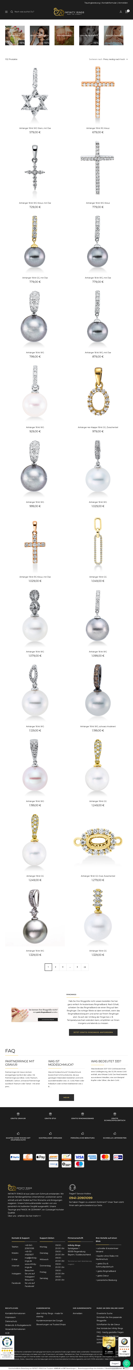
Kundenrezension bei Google (49, 1320)
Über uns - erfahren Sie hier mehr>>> (24, 1216)
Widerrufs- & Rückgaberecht (18, 1325)
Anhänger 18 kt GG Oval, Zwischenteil (98, 876)
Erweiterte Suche (104, 1313)
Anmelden (123, 3)
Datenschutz (11, 1321)
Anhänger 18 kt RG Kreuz (97, 128)
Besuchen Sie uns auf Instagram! (30, 1273)
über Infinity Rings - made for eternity (49, 1315)
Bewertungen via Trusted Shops (51, 1324)
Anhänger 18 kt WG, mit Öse (98, 278)
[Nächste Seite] (84, 967)
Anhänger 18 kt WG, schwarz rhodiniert (98, 726)
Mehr (66, 1097)
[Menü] (128, 1338)
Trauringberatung (92, 3)
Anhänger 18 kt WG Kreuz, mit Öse (35, 203)
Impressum (10, 1317)
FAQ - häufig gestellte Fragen (110, 1332)
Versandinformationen (15, 1329)
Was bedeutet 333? (106, 1061)
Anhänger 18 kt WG (35, 352)
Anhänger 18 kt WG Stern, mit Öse (35, 128)
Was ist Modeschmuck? (61, 1063)
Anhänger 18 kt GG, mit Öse (35, 278)
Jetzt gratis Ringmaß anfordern (93, 1032)
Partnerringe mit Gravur (19, 1063)
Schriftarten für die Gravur (108, 1324)
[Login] (121, 12)
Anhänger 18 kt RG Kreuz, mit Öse (35, 577)
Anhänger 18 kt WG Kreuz (98, 203)
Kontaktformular (109, 3)
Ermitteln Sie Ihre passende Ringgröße (109, 1319)
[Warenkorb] (126, 12)
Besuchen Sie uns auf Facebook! (30, 1283)
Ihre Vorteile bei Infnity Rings (110, 1328)
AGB (7, 1333)
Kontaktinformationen (15, 1313)
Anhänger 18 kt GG (98, 577)
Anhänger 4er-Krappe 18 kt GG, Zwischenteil (98, 427)
